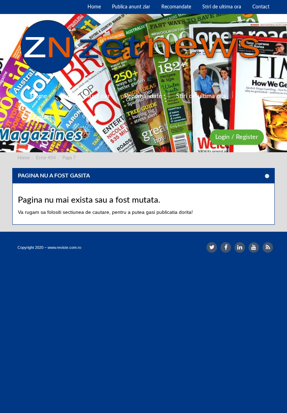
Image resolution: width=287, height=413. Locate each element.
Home (24, 158)
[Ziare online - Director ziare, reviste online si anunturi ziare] (144, 47)
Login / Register (236, 137)
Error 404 (46, 158)
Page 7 (69, 158)
